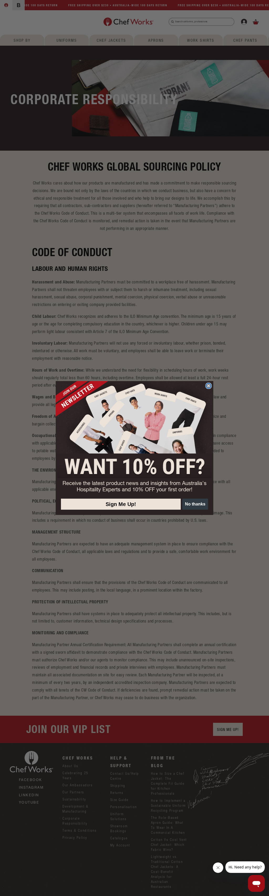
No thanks (195, 504)
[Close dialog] (208, 385)
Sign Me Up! (121, 504)
